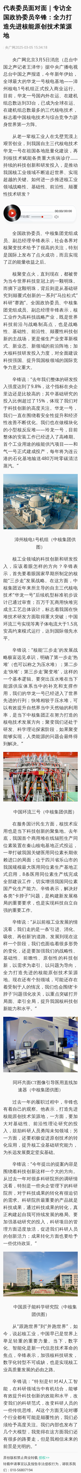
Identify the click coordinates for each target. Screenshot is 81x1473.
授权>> (44, 1457)
